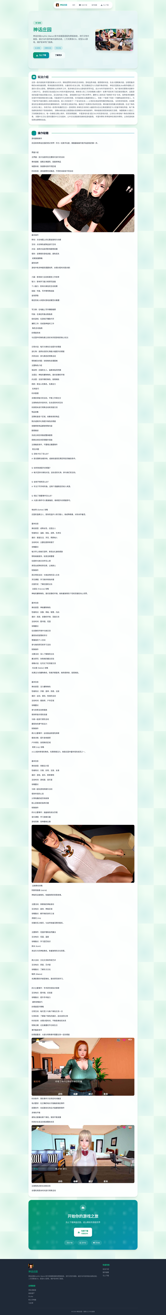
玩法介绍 (106, 1269)
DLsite (30, 1296)
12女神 (30, 1303)
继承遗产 (31, 1293)
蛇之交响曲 (32, 1300)
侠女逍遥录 (32, 1290)
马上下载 (106, 1276)
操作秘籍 (106, 1272)
